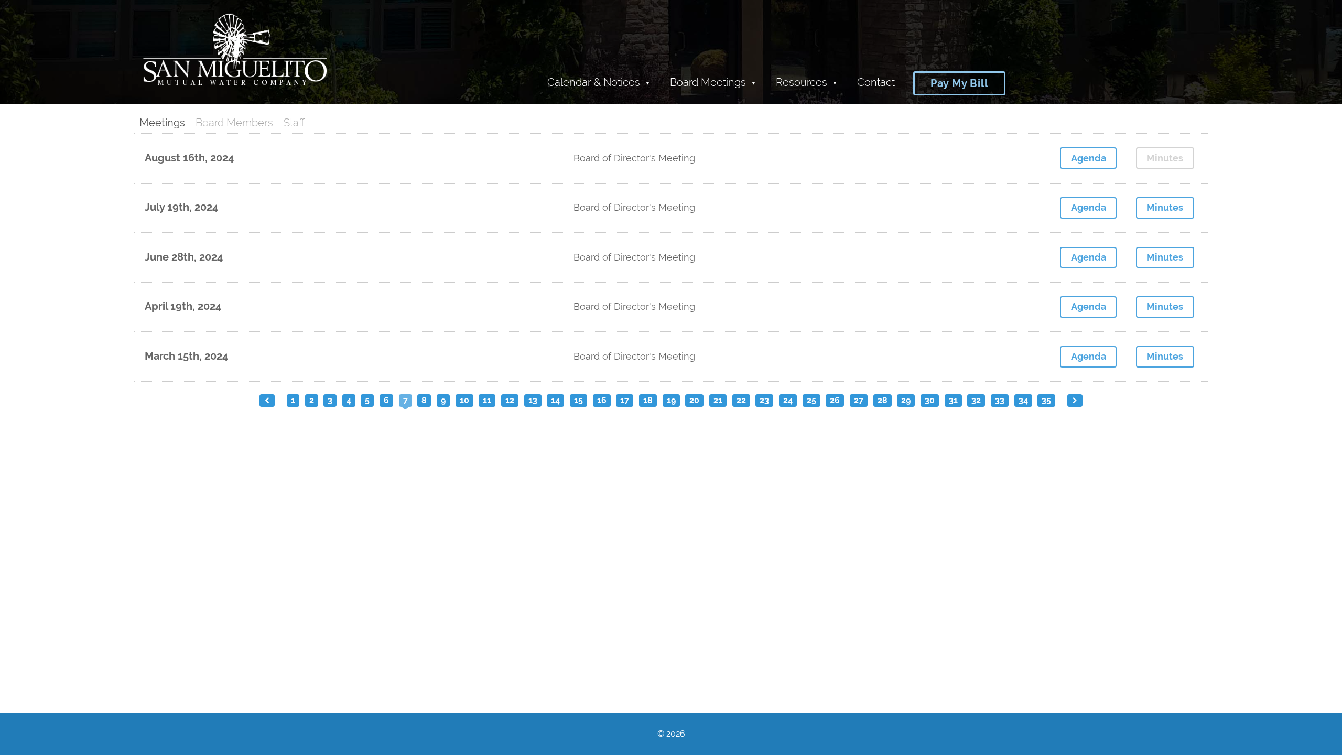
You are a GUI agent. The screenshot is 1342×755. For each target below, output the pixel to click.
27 (858, 400)
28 (883, 400)
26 (835, 400)
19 (671, 400)
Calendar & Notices (593, 82)
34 (1023, 400)
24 (788, 400)
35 (1046, 400)
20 (694, 400)
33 (999, 400)
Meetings (162, 122)
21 (717, 400)
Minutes (1164, 207)
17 (624, 400)
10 (464, 400)
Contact (876, 82)
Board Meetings (708, 82)
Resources (801, 82)
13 (532, 400)
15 (578, 400)
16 (602, 400)
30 (930, 400)
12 (509, 400)
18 (648, 400)
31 (953, 400)
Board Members (234, 122)
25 (811, 400)
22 (741, 400)
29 (906, 400)
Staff (294, 122)
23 (764, 400)
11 (487, 400)
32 (976, 400)
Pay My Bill (959, 83)
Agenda (1088, 158)
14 (555, 400)
